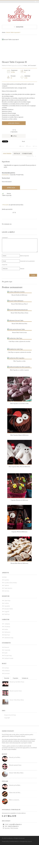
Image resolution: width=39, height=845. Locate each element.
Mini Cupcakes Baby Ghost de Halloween (19, 466)
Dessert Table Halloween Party (19, 323)
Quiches (6, 580)
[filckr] (35, 281)
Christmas (7, 626)
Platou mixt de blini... (15, 792)
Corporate (13, 175)
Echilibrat (6, 670)
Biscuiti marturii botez (16, 691)
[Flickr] (8, 816)
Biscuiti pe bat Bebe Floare (17, 682)
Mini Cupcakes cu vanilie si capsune (19, 370)
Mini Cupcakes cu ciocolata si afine (19, 403)
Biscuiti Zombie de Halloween (19, 295)
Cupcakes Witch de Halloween (19, 532)
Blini (5, 577)
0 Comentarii (32, 65)
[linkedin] (32, 281)
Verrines (6, 591)
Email (22, 146)
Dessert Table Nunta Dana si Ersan (19, 313)
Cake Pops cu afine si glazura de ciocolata (19, 341)
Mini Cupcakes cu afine (19, 361)
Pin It (23, 141)
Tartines (6, 585)
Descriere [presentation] (7, 153)
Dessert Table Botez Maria (17, 700)
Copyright (7, 718)
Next (34, 40)
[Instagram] (15, 816)
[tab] (7, 154)
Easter (6, 629)
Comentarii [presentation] (27, 153)
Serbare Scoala (8, 658)
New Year (7, 635)
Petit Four (7, 614)
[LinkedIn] (11, 816)
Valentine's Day (8, 637)
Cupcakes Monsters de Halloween (19, 500)
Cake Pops (7, 600)
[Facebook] (26, 281)
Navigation (19, 27)
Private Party (19, 175)
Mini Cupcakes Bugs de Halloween (19, 435)
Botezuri (6, 647)
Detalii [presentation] (17, 153)
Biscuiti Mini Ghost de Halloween (19, 563)
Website (22, 268)
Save (29, 146)
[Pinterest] (29, 281)
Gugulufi (6, 611)
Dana (25, 65)
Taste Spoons (8, 588)
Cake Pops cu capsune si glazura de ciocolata (19, 352)
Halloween (7, 632)
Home (3, 32)
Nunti (5, 653)
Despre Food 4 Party (10, 715)
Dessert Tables (8, 609)
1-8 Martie (7, 624)
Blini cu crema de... (14, 800)
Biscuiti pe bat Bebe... (15, 757)
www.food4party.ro (13, 826)
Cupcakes (7, 606)
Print (35, 146)
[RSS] (2, 816)
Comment (5, 237)
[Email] (20, 281)
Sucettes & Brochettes (10, 582)
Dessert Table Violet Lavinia (19, 332)
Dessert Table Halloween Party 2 (19, 304)
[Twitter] (23, 281)
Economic (7, 673)
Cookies (6, 603)
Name (24, 255)
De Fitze (14, 136)
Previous (30, 40)
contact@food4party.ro (15, 824)
